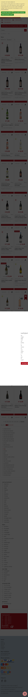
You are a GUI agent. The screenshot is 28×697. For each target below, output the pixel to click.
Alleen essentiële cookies (7, 14)
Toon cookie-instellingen (19, 12)
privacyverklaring (4, 9)
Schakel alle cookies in (7, 12)
